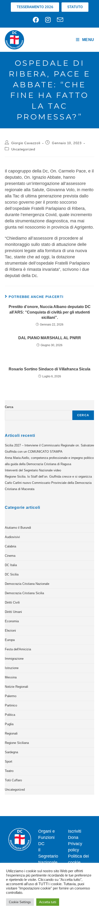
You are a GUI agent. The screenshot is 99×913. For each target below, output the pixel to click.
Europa (10, 640)
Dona (73, 837)
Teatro (9, 771)
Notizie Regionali (16, 686)
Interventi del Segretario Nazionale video (33, 470)
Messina (11, 677)
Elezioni (10, 630)
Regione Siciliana (17, 743)
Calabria (10, 546)
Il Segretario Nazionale (48, 856)
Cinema (10, 555)
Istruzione (12, 668)
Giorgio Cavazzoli (25, 143)
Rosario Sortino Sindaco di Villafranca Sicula (49, 369)
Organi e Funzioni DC (46, 837)
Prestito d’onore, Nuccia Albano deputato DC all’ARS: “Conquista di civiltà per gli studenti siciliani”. (50, 312)
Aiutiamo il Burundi (18, 527)
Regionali (11, 733)
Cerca (9, 407)
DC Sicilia (12, 574)
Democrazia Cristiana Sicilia (24, 593)
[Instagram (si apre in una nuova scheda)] (48, 20)
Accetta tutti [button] (47, 902)
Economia (12, 621)
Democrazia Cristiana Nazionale (27, 584)
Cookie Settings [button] (20, 902)
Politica (10, 715)
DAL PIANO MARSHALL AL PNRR (49, 338)
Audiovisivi (12, 537)
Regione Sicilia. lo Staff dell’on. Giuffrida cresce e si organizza (48, 476)
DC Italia (11, 565)
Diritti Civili (12, 602)
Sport (8, 761)
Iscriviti (74, 831)
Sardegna (11, 752)
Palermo (10, 696)
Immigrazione (14, 658)
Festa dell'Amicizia (18, 649)
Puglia (9, 724)
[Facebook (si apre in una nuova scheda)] (37, 20)
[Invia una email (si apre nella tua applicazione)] (60, 20)
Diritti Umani (13, 612)
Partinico (11, 705)
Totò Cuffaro (13, 780)
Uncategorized (23, 149)
